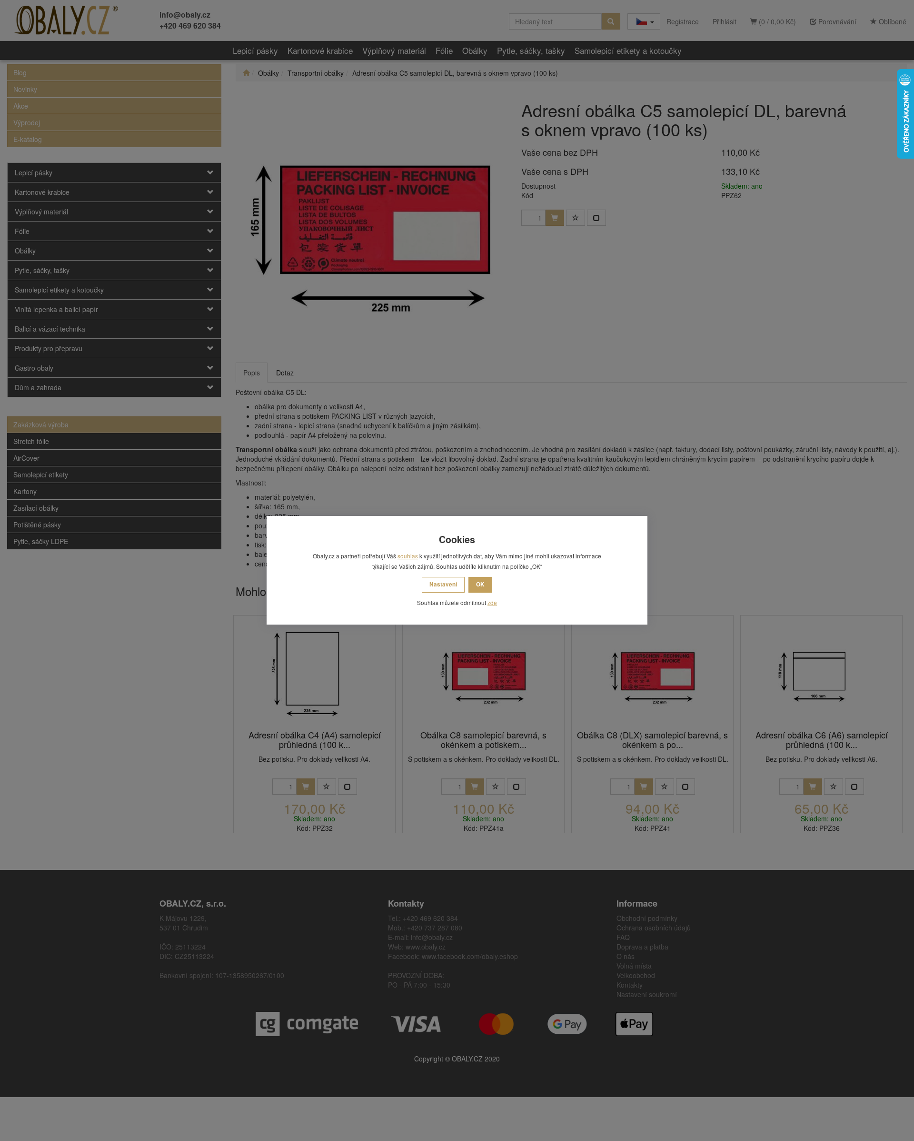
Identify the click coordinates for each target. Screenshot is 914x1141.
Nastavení (443, 584)
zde (492, 602)
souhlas (407, 556)
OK (480, 584)
